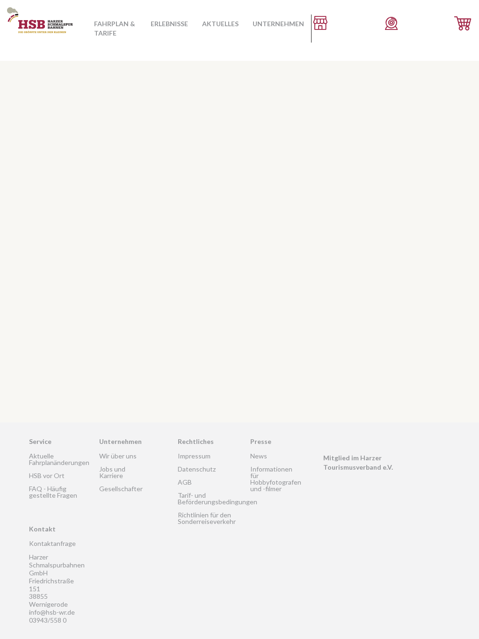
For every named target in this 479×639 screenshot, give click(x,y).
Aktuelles (220, 24)
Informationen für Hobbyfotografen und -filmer (275, 479)
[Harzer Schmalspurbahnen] (40, 38)
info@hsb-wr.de (52, 612)
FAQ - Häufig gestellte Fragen (53, 492)
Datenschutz (197, 469)
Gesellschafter (121, 489)
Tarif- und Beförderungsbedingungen (217, 498)
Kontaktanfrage (52, 543)
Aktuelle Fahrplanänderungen (59, 459)
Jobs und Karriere (112, 472)
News (258, 456)
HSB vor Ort (47, 475)
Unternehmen (278, 24)
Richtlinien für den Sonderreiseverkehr (207, 518)
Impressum (194, 456)
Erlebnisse (169, 24)
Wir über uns (118, 456)
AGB (185, 482)
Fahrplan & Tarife (114, 28)
